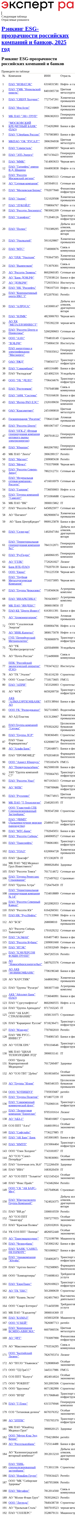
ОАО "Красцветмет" (21, 410)
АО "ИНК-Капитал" (21, 632)
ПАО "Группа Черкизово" (25, 590)
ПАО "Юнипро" (19, 447)
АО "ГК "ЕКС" (18, 1290)
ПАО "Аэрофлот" (20, 217)
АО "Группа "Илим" (21, 1083)
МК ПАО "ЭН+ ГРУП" (23, 116)
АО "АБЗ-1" (16, 1118)
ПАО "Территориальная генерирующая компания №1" (24, 545)
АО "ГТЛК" (16, 561)
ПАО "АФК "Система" (23, 395)
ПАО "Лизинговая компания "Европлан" (22, 1112)
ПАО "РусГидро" (19, 555)
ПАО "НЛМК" (18, 316)
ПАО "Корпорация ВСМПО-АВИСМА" (22, 1329)
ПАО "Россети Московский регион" (22, 176)
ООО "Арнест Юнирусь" (24, 762)
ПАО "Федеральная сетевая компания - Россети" (21, 481)
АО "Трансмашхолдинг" (24, 1238)
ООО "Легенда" (19, 1502)
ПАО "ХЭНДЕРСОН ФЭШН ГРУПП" (22, 954)
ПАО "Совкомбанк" (21, 368)
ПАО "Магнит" (18, 459)
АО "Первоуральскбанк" (24, 767)
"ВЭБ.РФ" (15, 343)
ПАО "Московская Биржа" (25, 190)
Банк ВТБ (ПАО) (19, 566)
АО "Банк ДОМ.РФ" (21, 277)
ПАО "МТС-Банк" (20, 831)
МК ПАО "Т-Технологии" (25, 802)
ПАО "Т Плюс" (18, 1403)
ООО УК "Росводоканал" (24, 709)
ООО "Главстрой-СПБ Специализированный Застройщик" (23, 811)
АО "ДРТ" (15, 1338)
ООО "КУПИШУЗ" (21, 1091)
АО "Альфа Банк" (20, 748)
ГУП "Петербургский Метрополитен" (22, 639)
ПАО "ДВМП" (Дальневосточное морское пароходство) (25, 822)
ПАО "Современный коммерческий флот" (22, 1104)
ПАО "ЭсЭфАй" (19, 937)
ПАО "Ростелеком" (20, 388)
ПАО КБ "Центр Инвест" (24, 610)
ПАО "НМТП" (18, 1144)
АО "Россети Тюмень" (22, 272)
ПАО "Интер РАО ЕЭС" (24, 402)
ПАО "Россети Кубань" (23, 942)
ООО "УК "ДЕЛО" (20, 380)
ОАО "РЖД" (16, 361)
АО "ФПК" (16, 787)
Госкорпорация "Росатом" (25, 418)
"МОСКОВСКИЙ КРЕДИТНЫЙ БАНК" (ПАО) (23, 126)
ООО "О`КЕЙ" (18, 1322)
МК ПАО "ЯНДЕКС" (22, 605)
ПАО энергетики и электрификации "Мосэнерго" (20, 351)
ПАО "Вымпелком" (21, 265)
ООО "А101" (17, 338)
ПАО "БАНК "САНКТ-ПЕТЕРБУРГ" (23, 1250)
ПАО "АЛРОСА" (19, 306)
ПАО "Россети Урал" (22, 780)
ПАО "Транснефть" (21, 842)
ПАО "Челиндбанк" (21, 1243)
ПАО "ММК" (17, 161)
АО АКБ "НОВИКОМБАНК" (21, 971)
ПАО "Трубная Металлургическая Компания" (20, 580)
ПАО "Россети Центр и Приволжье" (23, 331)
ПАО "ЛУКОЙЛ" (20, 205)
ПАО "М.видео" (19, 1029)
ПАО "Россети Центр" (23, 425)
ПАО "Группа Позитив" (24, 1097)
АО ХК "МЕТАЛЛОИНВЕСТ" (23, 323)
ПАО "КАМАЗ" (19, 1317)
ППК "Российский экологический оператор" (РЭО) (24, 666)
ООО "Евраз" (17, 572)
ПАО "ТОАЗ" (17, 851)
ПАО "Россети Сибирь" (23, 836)
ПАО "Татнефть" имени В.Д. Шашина (24, 168)
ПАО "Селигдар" (19, 531)
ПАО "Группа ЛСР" (21, 735)
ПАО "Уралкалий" (20, 240)
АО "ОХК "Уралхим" (22, 257)
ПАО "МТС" (17, 248)
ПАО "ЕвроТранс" (20, 1284)
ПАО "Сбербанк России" (24, 134)
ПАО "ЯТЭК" (17, 947)
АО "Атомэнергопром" (23, 617)
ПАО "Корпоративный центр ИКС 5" (23, 294)
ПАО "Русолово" (19, 795)
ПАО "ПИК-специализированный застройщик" (22, 1467)
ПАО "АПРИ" (17, 684)
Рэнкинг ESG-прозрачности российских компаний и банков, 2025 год (35, 38)
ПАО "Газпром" (19, 489)
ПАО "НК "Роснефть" (22, 287)
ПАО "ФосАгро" (19, 107)
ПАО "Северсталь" (20, 148)
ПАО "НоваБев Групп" (23, 1475)
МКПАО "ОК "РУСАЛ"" (24, 141)
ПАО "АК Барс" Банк (22, 1137)
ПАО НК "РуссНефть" (23, 915)
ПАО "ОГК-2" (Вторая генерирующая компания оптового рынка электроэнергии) (24, 435)
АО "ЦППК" (17, 1420)
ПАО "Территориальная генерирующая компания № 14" (24, 893)
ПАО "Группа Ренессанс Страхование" (24, 878)
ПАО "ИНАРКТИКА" (23, 598)
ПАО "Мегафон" (19, 1490)
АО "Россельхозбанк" (22, 1443)
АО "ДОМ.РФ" (18, 282)
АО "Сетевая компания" (24, 183)
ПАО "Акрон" (17, 198)
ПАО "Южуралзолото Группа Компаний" (22, 1201)
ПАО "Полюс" (18, 228)
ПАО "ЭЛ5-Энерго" (21, 154)
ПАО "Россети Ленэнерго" (25, 210)
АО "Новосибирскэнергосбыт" (25, 962)
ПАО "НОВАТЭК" (20, 84)
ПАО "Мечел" (17, 464)
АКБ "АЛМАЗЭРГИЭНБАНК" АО (25, 701)
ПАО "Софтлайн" (20, 1132)
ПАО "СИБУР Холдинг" (24, 99)
